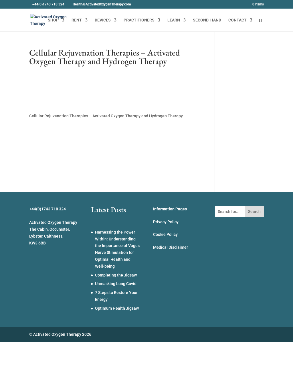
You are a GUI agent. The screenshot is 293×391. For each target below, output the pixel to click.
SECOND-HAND (207, 20)
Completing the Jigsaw (116, 275)
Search (254, 211)
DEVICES (103, 20)
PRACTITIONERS (139, 20)
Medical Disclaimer (170, 247)
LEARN (173, 20)
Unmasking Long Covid (115, 283)
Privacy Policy (166, 222)
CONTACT (237, 20)
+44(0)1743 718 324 (48, 4)
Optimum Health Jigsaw (117, 308)
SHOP (53, 20)
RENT (77, 20)
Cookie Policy (165, 234)
